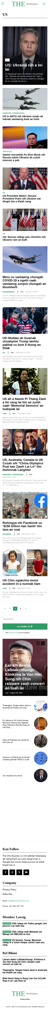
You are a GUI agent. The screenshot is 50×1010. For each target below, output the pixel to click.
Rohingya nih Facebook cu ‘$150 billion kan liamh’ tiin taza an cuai (22, 526)
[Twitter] (19, 872)
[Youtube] (26, 872)
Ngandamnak (8, 292)
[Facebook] (5, 872)
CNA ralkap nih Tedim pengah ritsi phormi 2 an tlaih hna (25, 924)
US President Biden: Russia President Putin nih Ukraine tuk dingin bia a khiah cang (22, 198)
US (7, 60)
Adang (5, 22)
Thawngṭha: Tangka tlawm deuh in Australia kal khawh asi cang (17, 706)
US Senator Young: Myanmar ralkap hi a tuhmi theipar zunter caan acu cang (23, 942)
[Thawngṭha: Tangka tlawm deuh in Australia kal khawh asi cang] (40, 706)
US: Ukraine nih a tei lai (12, 775)
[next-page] (26, 609)
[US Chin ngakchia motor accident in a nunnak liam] (25, 563)
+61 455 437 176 (16, 906)
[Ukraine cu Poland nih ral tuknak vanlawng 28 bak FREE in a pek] (40, 758)
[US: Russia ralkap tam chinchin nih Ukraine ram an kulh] (25, 220)
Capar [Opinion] (22, 22)
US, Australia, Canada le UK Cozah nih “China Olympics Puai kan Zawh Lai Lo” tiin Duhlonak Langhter (23, 465)
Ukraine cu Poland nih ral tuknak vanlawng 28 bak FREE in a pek (16, 758)
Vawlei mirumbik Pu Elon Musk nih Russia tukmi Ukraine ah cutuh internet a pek (24, 157)
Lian (21, 291)
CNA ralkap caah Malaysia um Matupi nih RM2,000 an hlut (22, 933)
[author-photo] (18, 292)
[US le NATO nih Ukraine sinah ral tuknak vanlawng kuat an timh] (25, 99)
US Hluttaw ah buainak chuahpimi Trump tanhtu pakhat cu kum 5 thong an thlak (22, 343)
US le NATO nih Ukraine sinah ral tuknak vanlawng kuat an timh (23, 118)
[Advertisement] (25, 812)
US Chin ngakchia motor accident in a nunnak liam (21, 582)
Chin (33, 22)
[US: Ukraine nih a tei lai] (25, 55)
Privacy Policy (14, 632)
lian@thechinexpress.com (18, 901)
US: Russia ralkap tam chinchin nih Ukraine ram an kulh (24, 238)
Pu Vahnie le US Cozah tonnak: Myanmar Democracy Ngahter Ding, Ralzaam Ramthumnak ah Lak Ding (16, 723)
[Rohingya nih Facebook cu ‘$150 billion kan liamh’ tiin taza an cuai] (25, 505)
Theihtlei (7, 151)
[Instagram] (12, 872)
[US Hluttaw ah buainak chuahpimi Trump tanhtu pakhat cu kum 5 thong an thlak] (25, 320)
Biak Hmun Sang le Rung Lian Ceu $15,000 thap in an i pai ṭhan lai (24, 979)
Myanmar (7, 534)
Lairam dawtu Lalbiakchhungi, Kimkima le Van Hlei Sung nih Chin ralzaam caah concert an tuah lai (25, 676)
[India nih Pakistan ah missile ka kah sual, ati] (40, 741)
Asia (12, 22)
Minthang (40, 22)
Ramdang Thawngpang (13, 113)
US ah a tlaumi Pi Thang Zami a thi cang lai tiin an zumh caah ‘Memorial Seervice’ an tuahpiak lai (24, 404)
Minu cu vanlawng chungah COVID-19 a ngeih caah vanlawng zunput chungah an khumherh (24, 282)
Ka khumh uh (23, 626)
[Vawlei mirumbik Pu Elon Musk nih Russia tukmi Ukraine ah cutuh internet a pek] (25, 137)
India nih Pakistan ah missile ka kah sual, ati (16, 740)
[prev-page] (5, 609)
